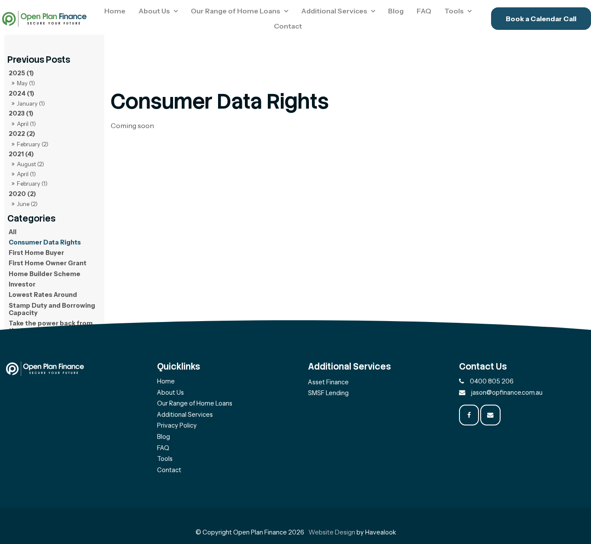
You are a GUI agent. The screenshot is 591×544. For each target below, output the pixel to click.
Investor (22, 284)
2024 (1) (21, 93)
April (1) (26, 123)
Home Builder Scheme (44, 274)
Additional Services (334, 10)
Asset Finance (328, 382)
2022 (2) (22, 134)
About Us (154, 10)
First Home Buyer (36, 253)
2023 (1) (21, 113)
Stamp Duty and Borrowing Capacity (52, 309)
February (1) (32, 183)
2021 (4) (21, 154)
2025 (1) (21, 73)
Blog (396, 10)
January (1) (31, 103)
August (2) (30, 164)
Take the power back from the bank (51, 327)
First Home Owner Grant (48, 263)
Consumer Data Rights (45, 242)
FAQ (424, 10)
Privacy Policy (177, 425)
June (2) (27, 203)
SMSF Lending (328, 393)
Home (114, 10)
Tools (454, 10)
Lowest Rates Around (43, 295)
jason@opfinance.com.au (507, 392)
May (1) (26, 83)
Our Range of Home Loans (235, 10)
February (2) (32, 144)
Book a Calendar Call (541, 18)
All (12, 232)
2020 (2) (22, 194)
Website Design (331, 532)
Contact (288, 26)
